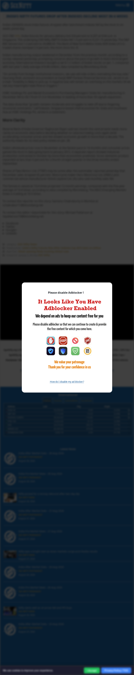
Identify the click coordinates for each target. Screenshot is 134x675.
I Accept (92, 670)
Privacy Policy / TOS (116, 670)
